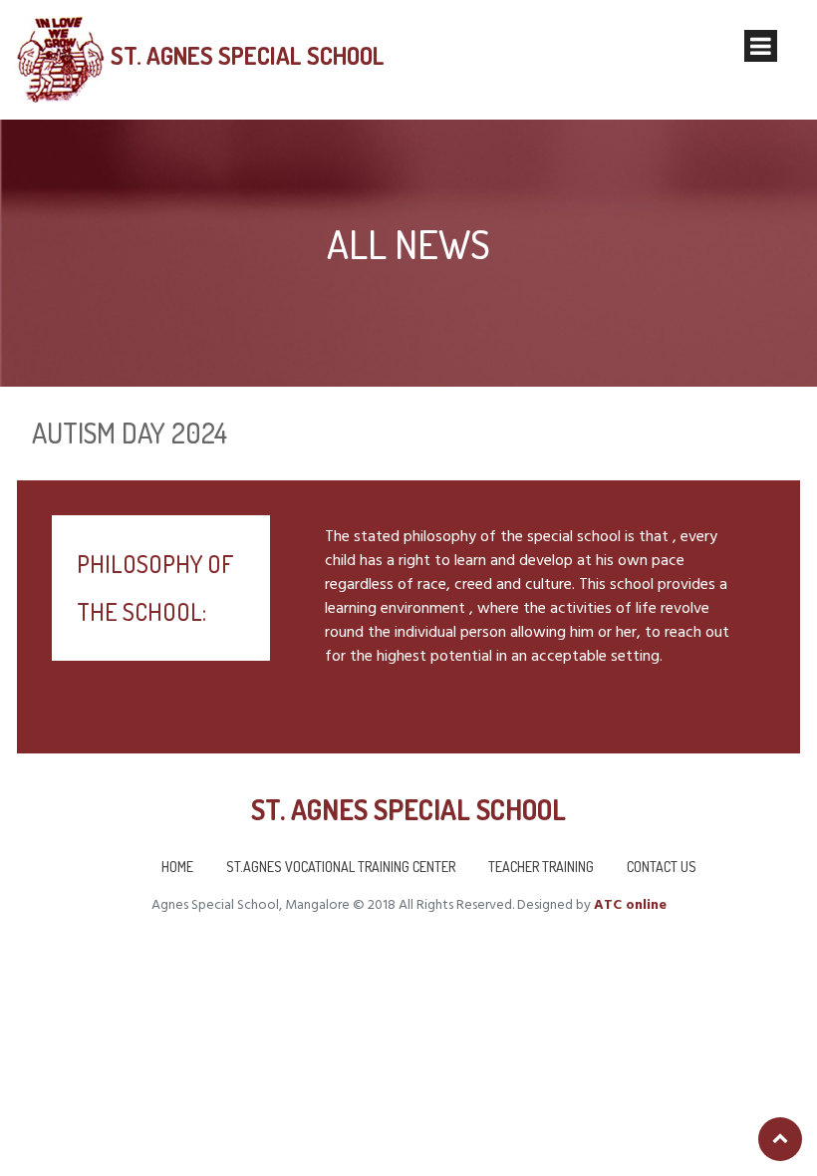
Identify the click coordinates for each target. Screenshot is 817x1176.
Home (177, 866)
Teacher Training (541, 866)
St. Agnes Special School (248, 55)
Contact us (661, 866)
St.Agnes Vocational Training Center (340, 866)
